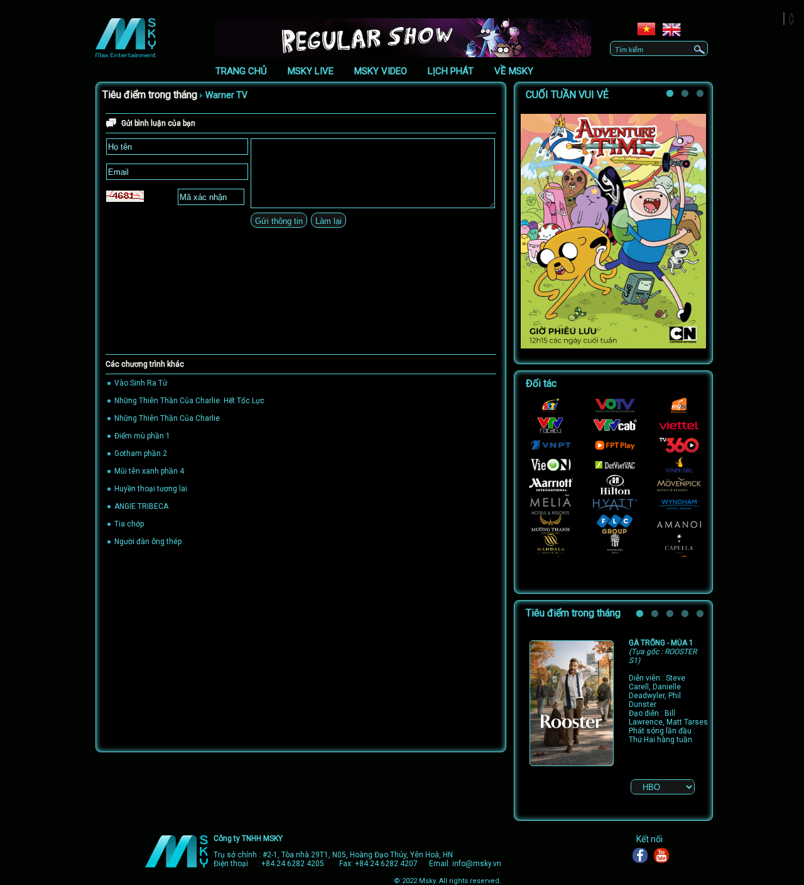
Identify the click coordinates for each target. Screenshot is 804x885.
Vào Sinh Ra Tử (140, 383)
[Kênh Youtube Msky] (664, 855)
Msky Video (380, 71)
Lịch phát (451, 71)
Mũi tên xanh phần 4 (149, 471)
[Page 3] (671, 615)
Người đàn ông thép (148, 541)
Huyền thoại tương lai (150, 488)
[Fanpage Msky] (643, 855)
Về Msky (513, 71)
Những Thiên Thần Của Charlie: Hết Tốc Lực (189, 400)
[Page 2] (686, 95)
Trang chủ (241, 71)
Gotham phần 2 (140, 453)
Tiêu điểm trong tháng (149, 95)
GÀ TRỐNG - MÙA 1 (663, 651)
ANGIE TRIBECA (141, 506)
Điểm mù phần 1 (142, 435)
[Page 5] (702, 615)
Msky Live (311, 71)
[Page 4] (686, 615)
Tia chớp (129, 524)
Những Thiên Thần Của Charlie (167, 418)
